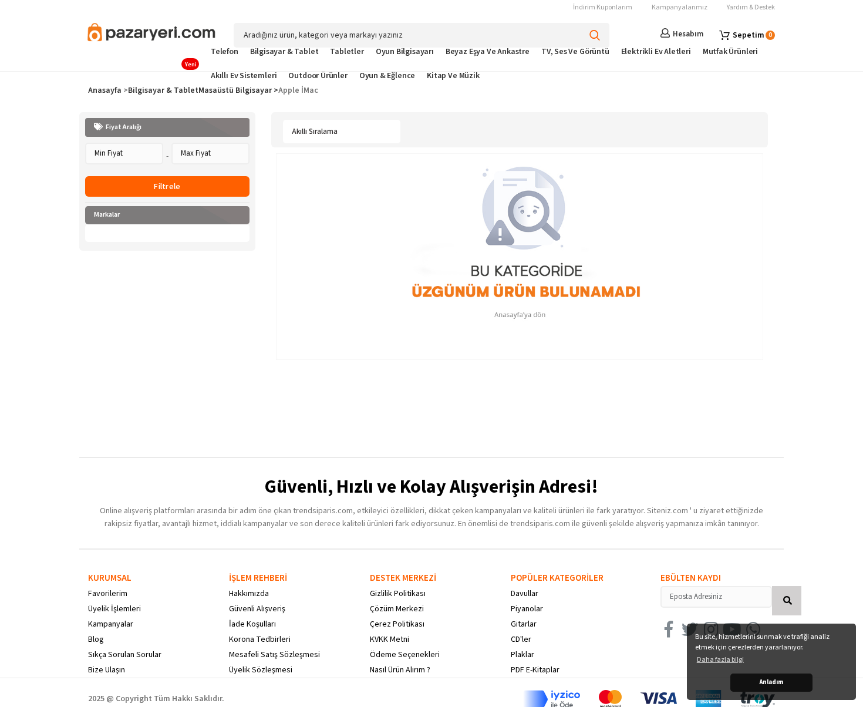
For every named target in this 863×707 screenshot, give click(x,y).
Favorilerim (107, 594)
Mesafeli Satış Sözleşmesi (274, 655)
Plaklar (522, 655)
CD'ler (521, 639)
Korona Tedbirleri (260, 639)
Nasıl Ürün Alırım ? (400, 670)
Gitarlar (524, 624)
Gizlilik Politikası (398, 594)
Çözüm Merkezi (397, 609)
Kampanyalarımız (679, 7)
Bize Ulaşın (106, 670)
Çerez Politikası (397, 624)
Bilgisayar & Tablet (163, 90)
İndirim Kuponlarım (602, 7)
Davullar (524, 594)
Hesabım (688, 34)
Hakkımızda (249, 594)
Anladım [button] (771, 682)
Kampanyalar (110, 624)
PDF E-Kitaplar (535, 670)
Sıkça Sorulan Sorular (124, 655)
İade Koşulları (252, 624)
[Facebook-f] (668, 629)
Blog (96, 639)
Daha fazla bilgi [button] (720, 660)
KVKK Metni (389, 639)
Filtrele (167, 187)
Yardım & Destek (751, 7)
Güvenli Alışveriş (257, 609)
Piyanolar (527, 609)
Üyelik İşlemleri (114, 609)
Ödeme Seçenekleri (405, 655)
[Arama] (594, 35)
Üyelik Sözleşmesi (260, 670)
